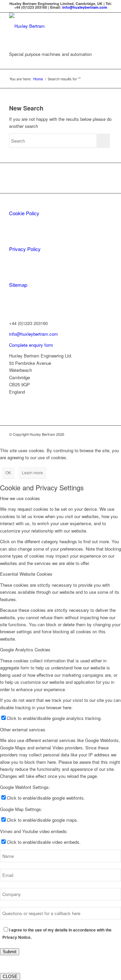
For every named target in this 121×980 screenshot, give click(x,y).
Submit (9, 951)
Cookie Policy (24, 213)
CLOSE (10, 976)
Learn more (32, 472)
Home (38, 78)
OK (8, 472)
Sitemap (18, 284)
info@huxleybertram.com (84, 7)
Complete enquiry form (31, 345)
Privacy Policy (25, 248)
